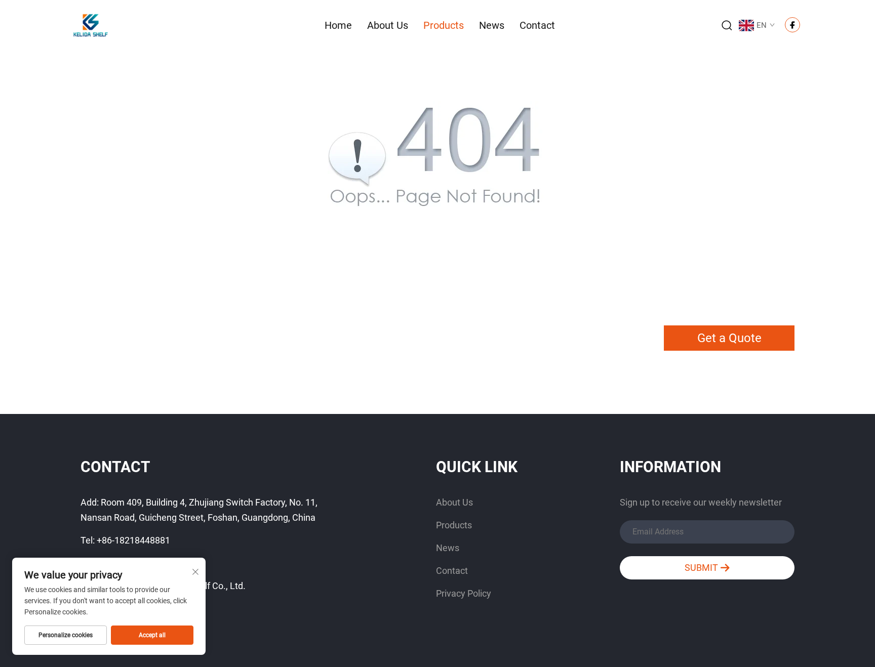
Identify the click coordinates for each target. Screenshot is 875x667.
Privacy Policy (463, 593)
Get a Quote (729, 338)
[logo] (90, 24)
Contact (537, 25)
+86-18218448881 (133, 540)
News (491, 25)
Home (338, 25)
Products (443, 25)
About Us (387, 25)
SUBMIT (702, 567)
